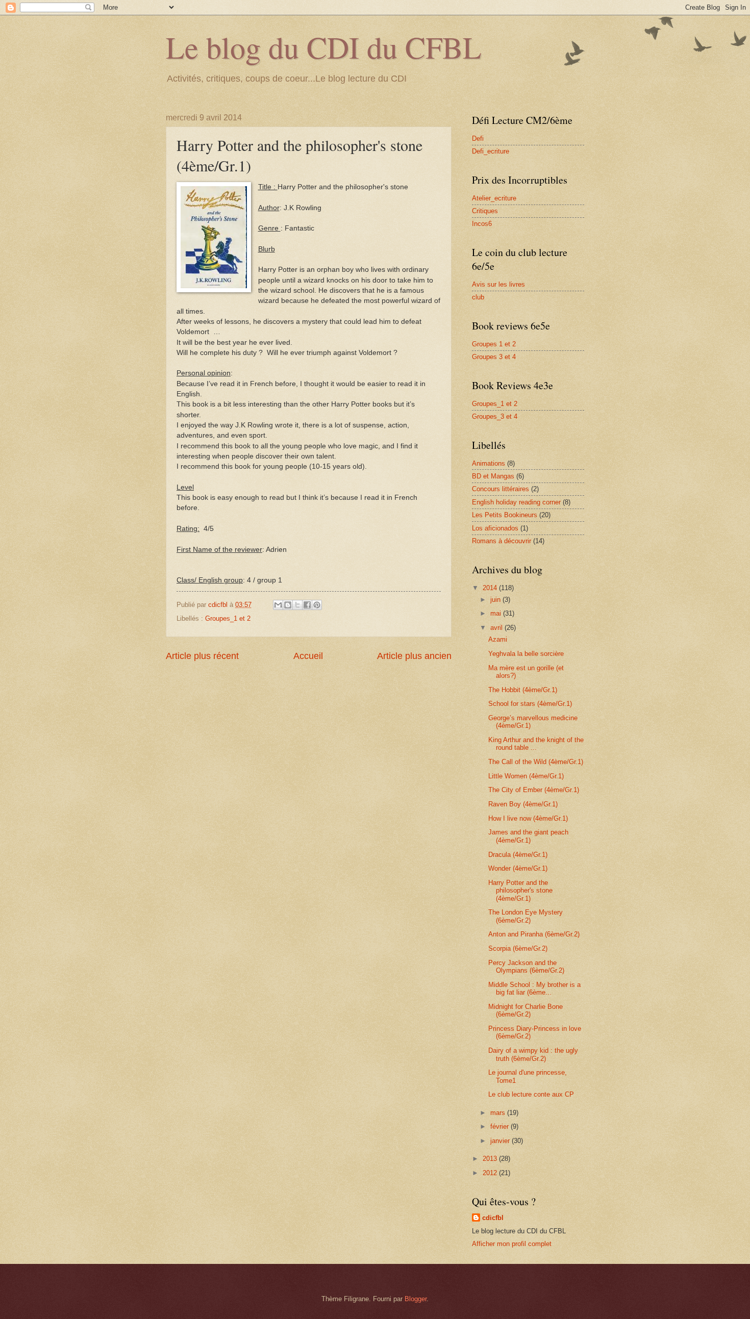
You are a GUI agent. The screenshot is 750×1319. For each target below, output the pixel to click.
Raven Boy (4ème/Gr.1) (523, 804)
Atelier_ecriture (494, 198)
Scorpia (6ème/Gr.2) (517, 948)
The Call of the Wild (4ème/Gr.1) (535, 762)
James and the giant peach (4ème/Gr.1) (528, 836)
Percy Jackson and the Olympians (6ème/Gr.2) (526, 966)
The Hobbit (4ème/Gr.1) (522, 690)
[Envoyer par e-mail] (278, 605)
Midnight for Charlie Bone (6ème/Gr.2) (525, 1010)
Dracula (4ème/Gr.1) (517, 854)
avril (497, 627)
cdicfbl (493, 1218)
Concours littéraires (500, 489)
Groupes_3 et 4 (494, 416)
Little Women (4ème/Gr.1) (526, 776)
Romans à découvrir (501, 541)
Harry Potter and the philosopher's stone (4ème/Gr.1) (520, 890)
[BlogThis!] (288, 605)
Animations (488, 463)
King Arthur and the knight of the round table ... (536, 743)
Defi (478, 138)
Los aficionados (495, 528)
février (500, 1126)
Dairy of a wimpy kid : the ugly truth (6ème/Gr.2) (533, 1054)
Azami (497, 639)
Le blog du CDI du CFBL (324, 47)
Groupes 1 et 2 (494, 344)
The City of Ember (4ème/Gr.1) (533, 790)
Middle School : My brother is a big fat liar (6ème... (534, 988)
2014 (491, 588)
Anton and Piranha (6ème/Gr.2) (534, 934)
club (478, 297)
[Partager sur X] (297, 605)
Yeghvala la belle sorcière (526, 653)
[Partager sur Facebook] (307, 605)
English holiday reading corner (516, 502)
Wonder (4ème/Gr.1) (517, 868)
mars (498, 1113)
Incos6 (482, 223)
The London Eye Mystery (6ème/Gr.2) (525, 916)
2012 (491, 1173)
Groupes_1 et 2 (228, 618)
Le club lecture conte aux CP (531, 1094)
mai (496, 613)
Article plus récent (202, 656)
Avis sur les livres (498, 284)
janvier (501, 1141)
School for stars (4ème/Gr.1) (530, 703)
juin (496, 599)
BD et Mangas (493, 476)
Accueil (308, 656)
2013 (491, 1158)
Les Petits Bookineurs (504, 515)
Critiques (485, 211)
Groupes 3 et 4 (494, 357)
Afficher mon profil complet (512, 1244)
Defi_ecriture (490, 151)
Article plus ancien (414, 656)
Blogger (416, 1299)
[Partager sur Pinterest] (317, 605)
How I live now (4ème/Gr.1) (528, 818)
